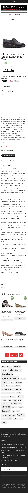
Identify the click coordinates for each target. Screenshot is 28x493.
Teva (18, 411)
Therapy (4, 415)
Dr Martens (5, 382)
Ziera (4, 422)
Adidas (3, 366)
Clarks (18, 76)
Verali (10, 419)
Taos (14, 411)
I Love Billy (6, 389)
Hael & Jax (8, 385)
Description (7, 86)
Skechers (6, 407)
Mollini (20, 396)
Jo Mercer (17, 389)
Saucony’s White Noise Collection (9, 460)
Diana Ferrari (7, 374)
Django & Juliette (10, 378)
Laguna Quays (5, 396)
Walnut (15, 419)
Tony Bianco (12, 415)
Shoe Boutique (14, 7)
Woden (20, 418)
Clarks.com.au (9, 147)
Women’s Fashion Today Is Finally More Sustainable (13, 447)
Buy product (7, 320)
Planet (14, 400)
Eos (3, 385)
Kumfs (18, 393)
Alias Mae (9, 366)
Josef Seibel (4, 392)
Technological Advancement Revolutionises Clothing (13, 444)
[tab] (6, 86)
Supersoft (6, 411)
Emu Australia (19, 382)
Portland (19, 400)
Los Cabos (12, 396)
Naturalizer (4, 400)
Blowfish (4, 370)
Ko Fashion (12, 393)
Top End (20, 415)
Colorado (18, 370)
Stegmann (21, 407)
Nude (10, 400)
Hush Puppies (16, 385)
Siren (20, 403)
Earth (12, 382)
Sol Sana (14, 407)
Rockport (9, 403)
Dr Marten (23, 378)
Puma (3, 403)
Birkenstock (17, 366)
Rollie (15, 403)
